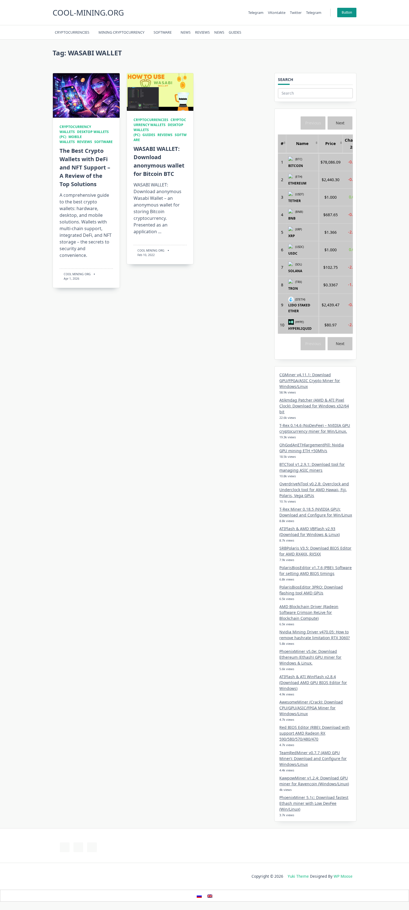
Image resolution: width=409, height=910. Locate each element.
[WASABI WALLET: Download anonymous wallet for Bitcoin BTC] (160, 92)
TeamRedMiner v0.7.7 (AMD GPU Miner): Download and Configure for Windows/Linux (313, 758)
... (159, 231)
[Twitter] (321, 32)
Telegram (255, 12)
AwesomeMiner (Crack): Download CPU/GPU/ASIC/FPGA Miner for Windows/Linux (311, 707)
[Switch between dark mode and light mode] (339, 32)
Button (347, 12)
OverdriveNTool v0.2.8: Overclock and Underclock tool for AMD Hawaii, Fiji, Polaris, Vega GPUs (314, 489)
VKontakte (276, 12)
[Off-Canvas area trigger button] (353, 32)
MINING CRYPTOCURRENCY (121, 32)
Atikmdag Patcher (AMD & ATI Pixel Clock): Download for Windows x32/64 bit (314, 405)
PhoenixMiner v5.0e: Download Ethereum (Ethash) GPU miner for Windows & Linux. (310, 657)
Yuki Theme (298, 876)
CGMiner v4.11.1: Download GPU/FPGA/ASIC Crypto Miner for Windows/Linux (309, 380)
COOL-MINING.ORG (88, 12)
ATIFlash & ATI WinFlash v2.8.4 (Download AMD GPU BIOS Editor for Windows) (313, 682)
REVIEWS (202, 32)
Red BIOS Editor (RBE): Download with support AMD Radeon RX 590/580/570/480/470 (314, 733)
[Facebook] (314, 32)
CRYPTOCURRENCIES (72, 32)
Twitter (296, 12)
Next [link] (340, 123)
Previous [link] (313, 123)
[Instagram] (328, 32)
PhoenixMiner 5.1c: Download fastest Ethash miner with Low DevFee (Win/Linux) (313, 803)
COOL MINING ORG (77, 274)
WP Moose (343, 876)
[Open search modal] (346, 32)
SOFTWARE (163, 32)
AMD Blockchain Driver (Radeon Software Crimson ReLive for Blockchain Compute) (308, 612)
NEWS (186, 32)
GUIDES (235, 32)
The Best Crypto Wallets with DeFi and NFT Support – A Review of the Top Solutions (85, 167)
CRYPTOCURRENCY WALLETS (160, 122)
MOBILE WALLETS (71, 139)
